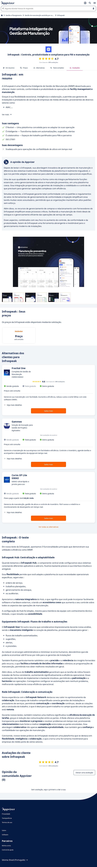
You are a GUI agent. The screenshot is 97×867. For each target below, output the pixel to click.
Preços (25, 68)
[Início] (2, 15)
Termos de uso (7, 822)
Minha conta (6, 846)
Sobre (4, 830)
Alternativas (40, 68)
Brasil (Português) (17, 860)
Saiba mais (48, 411)
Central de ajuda (7, 850)
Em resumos (10, 68)
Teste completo (58, 68)
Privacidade (6, 814)
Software (5, 835)
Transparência (7, 818)
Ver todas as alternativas (48, 527)
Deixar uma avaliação (84, 772)
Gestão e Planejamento (14, 15)
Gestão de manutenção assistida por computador (39, 15)
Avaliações (76, 68)
